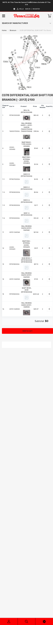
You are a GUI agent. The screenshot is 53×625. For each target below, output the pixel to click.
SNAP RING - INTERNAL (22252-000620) (26, 244)
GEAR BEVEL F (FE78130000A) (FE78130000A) (26, 260)
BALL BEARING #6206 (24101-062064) (26, 228)
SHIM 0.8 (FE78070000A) (26, 175)
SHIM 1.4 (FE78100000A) (26, 214)
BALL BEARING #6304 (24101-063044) (26, 305)
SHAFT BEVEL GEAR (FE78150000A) (26, 290)
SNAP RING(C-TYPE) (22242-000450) (26, 144)
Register (36, 9)
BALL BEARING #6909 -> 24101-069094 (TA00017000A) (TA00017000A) (26, 127)
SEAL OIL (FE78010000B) (26, 111)
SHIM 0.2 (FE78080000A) (26, 188)
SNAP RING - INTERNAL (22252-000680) (26, 160)
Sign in (27, 9)
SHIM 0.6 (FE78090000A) (26, 201)
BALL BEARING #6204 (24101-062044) (26, 275)
